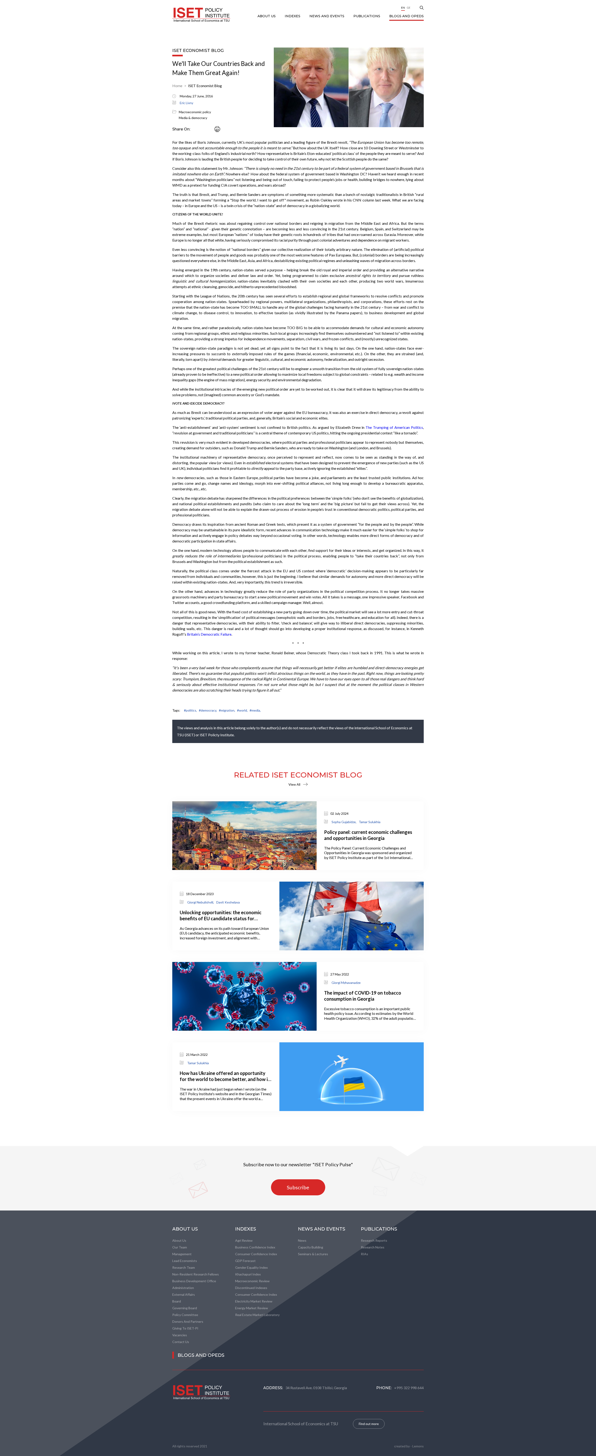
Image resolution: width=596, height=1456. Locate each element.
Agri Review (244, 1240)
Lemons (418, 1446)
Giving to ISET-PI (185, 1328)
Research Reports (374, 1240)
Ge (408, 7)
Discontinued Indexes (251, 1288)
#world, (242, 710)
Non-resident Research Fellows (195, 1274)
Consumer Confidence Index (256, 1254)
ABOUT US (267, 16)
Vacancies (179, 1335)
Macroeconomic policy (195, 112)
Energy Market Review (251, 1308)
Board (176, 1301)
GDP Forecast (245, 1261)
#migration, (227, 710)
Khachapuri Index (248, 1274)
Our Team (179, 1247)
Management (182, 1254)
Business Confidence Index (255, 1247)
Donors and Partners (187, 1321)
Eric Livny (186, 103)
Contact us (180, 1342)
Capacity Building (310, 1247)
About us (179, 1240)
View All (294, 784)
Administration (183, 1288)
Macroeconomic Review (252, 1281)
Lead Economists (184, 1261)
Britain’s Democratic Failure (209, 634)
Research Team (183, 1267)
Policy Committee (185, 1315)
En (403, 7)
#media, (255, 710)
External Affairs (183, 1294)
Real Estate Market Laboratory (257, 1315)
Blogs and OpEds (406, 16)
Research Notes (372, 1247)
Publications (367, 16)
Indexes (293, 16)
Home (177, 85)
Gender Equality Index (251, 1267)
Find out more (369, 1424)
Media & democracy (193, 118)
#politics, (190, 710)
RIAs (364, 1254)
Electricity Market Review (253, 1301)
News (302, 1240)
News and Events (327, 16)
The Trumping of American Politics (394, 427)
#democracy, (208, 710)
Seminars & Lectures (313, 1254)
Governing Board (184, 1308)
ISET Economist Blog (205, 85)
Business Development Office (194, 1281)
